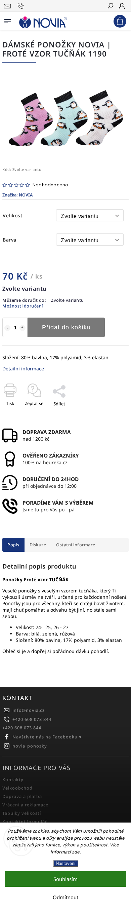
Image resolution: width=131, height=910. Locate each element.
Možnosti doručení (22, 306)
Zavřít (111, 415)
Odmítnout (65, 897)
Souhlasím (65, 879)
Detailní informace (23, 368)
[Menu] (8, 20)
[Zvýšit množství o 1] (22, 328)
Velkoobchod (17, 788)
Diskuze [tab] (38, 545)
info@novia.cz (28, 710)
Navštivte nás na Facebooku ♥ (47, 737)
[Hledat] (110, 6)
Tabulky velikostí (21, 813)
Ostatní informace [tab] (75, 545)
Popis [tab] (13, 545)
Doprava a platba (22, 796)
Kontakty (13, 779)
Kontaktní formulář (24, 822)
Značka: (17, 195)
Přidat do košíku (66, 327)
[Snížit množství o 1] (7, 328)
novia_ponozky (29, 746)
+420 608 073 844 (31, 719)
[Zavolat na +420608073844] (22, 6)
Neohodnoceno (50, 185)
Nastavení (66, 863)
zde (76, 852)
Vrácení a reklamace (25, 805)
